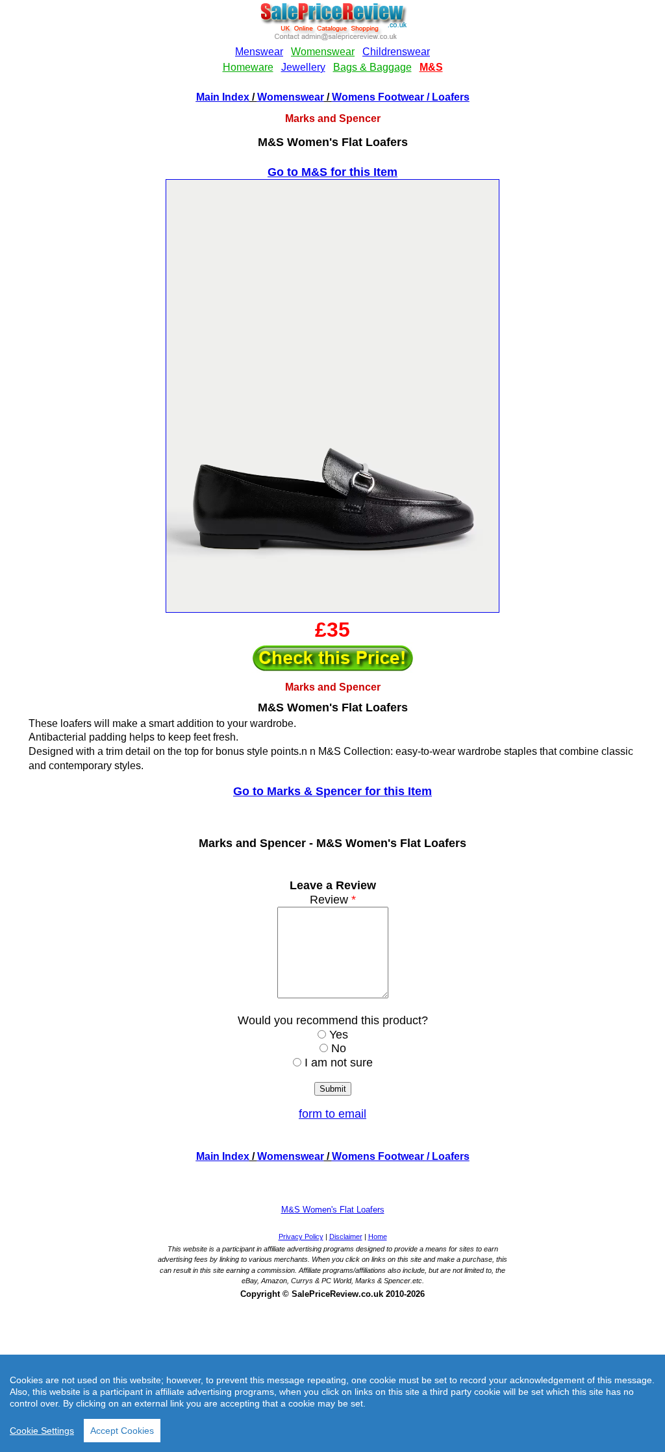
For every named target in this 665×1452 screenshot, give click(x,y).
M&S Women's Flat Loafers (332, 1209)
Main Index (222, 97)
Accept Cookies (122, 1430)
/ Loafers (447, 97)
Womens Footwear (378, 97)
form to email (332, 1113)
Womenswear (290, 97)
